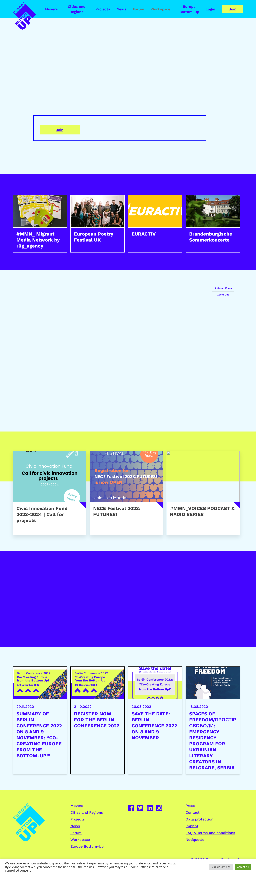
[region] (128, 351)
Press (190, 805)
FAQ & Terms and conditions (210, 833)
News (121, 9)
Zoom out (223, 294)
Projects (102, 9)
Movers (51, 9)
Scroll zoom (224, 288)
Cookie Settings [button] (221, 867)
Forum (138, 9)
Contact (193, 812)
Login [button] (210, 9)
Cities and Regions (76, 9)
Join (232, 9)
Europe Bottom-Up (189, 9)
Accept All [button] (243, 867)
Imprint (192, 826)
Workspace (160, 9)
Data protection (199, 819)
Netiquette (195, 839)
